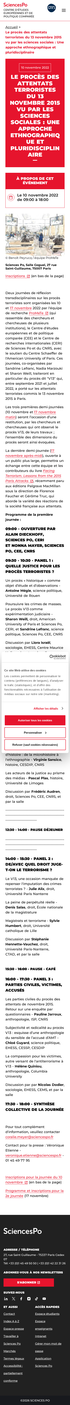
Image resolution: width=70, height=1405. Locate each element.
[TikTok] (36, 1298)
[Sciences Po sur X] (13, 1298)
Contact (9, 1314)
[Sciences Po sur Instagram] (29, 1298)
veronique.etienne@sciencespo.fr (33, 1155)
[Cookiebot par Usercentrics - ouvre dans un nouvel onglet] (50, 657)
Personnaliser (33, 732)
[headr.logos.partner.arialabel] (51, 8)
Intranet (40, 1336)
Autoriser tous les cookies (35, 720)
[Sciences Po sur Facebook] (21, 1298)
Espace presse (14, 1328)
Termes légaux (14, 1358)
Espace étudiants (47, 1314)
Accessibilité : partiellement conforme (13, 1373)
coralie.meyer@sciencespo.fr (29, 1137)
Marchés (10, 1351)
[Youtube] (44, 1298)
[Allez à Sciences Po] (23, 1233)
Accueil (11, 27)
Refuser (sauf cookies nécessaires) (35, 744)
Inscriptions (15, 276)
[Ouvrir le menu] (63, 10)
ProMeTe (36, 313)
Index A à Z (11, 1321)
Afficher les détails (46, 708)
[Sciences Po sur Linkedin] (6, 1298)
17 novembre (21, 308)
